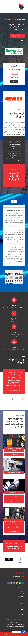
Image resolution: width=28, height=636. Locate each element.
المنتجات (22, 609)
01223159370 (16, 580)
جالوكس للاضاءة (21, 596)
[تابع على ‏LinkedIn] (8, 583)
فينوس (22, 591)
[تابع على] (17, 583)
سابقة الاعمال (21, 615)
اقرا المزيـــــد (14, 81)
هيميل (22, 594)
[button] (24, 632)
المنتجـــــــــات (19, 40)
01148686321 (17, 578)
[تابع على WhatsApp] (20, 583)
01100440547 (17, 576)
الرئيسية (22, 607)
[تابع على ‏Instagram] (11, 583)
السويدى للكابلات (21, 599)
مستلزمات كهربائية (17, 36)
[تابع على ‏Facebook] (23, 583)
